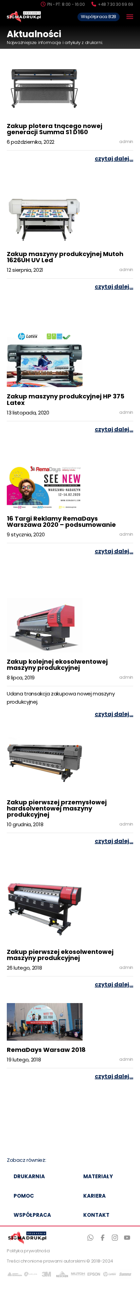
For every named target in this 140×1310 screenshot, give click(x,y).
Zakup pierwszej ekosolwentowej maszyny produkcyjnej (60, 955)
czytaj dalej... (114, 159)
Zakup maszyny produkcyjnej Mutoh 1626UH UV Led (65, 257)
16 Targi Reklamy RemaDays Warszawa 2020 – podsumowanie (61, 522)
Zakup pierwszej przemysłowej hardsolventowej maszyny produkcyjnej (57, 809)
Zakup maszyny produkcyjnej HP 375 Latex (65, 400)
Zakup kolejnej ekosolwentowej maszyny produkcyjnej (57, 665)
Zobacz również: (26, 1160)
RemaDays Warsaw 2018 (46, 1050)
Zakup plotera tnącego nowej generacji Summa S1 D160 (54, 129)
